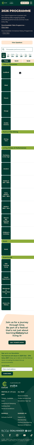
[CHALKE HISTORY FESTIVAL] (8, 3)
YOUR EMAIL (5, 366)
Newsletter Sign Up (24, 401)
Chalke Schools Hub (24, 398)
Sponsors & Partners (24, 425)
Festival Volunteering (25, 422)
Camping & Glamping (8, 403)
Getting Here (5, 406)
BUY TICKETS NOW (17, 342)
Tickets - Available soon (7, 399)
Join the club (24, 2)
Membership (22, 420)
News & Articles (23, 396)
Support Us (21, 417)
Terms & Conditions (7, 408)
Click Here (5, 27)
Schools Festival (6, 417)
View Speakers (17, 42)
